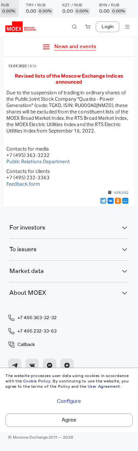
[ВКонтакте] (111, 201)
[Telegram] (103, 201)
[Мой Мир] (125, 201)
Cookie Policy (36, 381)
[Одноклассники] (118, 201)
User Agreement (104, 387)
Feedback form (23, 184)
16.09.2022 (120, 192)
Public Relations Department (38, 161)
